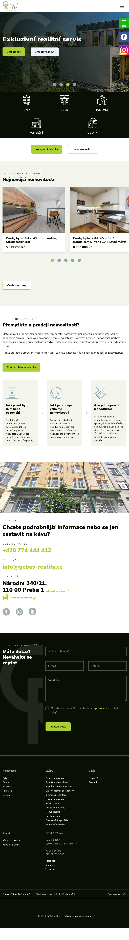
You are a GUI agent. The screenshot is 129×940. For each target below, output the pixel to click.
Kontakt (7, 833)
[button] (54, 84)
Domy (64, 110)
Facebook (50, 860)
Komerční (36, 132)
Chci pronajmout (44, 51)
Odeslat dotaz (58, 726)
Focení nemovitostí (55, 799)
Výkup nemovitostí (55, 807)
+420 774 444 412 (27, 550)
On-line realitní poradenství (60, 790)
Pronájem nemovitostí (57, 782)
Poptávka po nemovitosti (59, 786)
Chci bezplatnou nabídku (21, 367)
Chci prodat (13, 51)
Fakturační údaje (11, 844)
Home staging (53, 811)
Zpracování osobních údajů (16, 894)
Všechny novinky (17, 285)
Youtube (50, 869)
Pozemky (102, 110)
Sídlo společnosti (11, 840)
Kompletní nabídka (47, 149)
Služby (49, 770)
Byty (27, 110)
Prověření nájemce (55, 824)
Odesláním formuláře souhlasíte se (85, 710)
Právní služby (52, 803)
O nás (92, 770)
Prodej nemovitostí (55, 778)
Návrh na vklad (53, 816)
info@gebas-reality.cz (32, 567)
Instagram (51, 865)
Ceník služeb (68, 894)
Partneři (93, 782)
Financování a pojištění (57, 820)
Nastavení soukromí (46, 894)
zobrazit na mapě (56, 591)
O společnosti (96, 778)
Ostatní (93, 132)
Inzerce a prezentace (56, 795)
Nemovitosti (9, 770)
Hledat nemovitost (83, 149)
